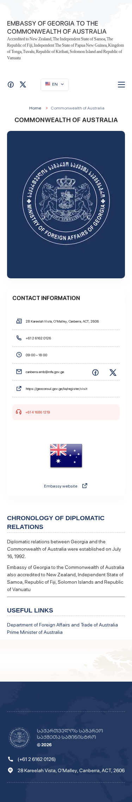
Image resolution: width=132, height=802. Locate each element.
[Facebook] (95, 372)
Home (35, 108)
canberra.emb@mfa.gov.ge (45, 372)
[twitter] (112, 372)
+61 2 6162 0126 (38, 338)
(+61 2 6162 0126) (37, 759)
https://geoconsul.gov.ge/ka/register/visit (56, 388)
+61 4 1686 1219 (37, 412)
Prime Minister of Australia (35, 632)
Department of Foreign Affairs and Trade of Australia (62, 625)
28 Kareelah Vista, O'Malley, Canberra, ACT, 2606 (71, 770)
